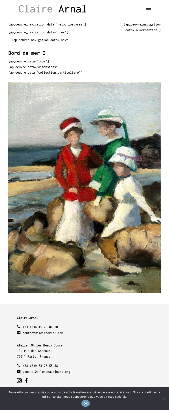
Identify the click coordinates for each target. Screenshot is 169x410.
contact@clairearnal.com (43, 333)
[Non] (163, 398)
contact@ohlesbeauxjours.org (46, 372)
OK (86, 403)
